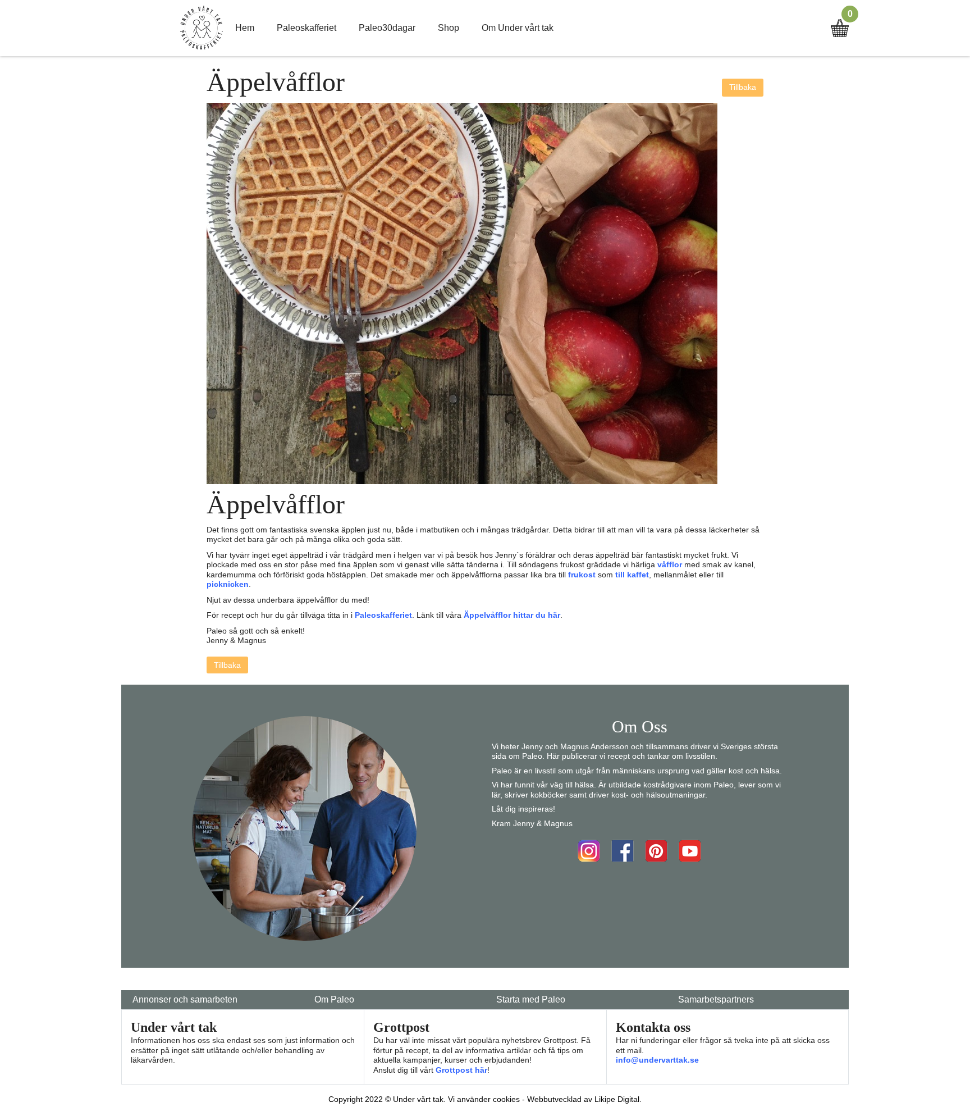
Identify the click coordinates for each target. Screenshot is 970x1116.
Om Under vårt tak (517, 28)
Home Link (201, 28)
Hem (244, 28)
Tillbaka (742, 87)
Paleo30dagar (387, 28)
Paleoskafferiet (306, 28)
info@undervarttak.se (657, 1059)
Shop (448, 28)
